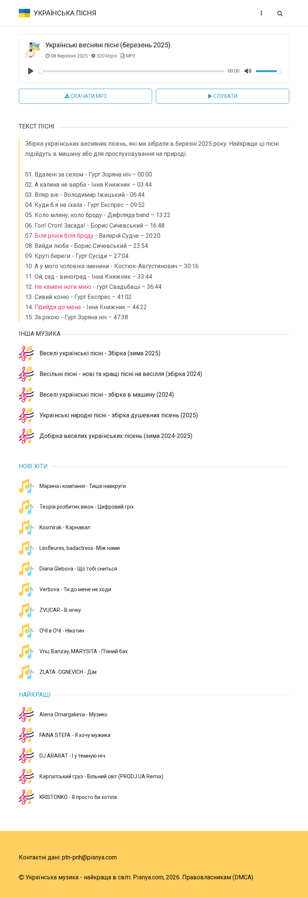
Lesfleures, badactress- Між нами (79, 548)
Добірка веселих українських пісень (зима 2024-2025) (115, 435)
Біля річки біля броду (64, 235)
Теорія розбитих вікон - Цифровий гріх (86, 507)
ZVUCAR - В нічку (60, 610)
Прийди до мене (58, 307)
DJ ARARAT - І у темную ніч (72, 756)
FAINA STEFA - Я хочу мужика (74, 735)
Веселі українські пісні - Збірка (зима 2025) (99, 353)
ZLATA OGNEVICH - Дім (68, 672)
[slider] (132, 71)
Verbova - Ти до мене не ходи (75, 589)
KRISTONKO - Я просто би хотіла (78, 797)
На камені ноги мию (63, 286)
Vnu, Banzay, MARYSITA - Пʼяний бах (83, 651)
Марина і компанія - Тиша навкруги (82, 486)
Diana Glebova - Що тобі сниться (78, 569)
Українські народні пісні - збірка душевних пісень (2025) (118, 415)
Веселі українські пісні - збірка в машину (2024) (106, 394)
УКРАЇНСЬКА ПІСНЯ (65, 13)
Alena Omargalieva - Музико (73, 714)
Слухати (224, 96)
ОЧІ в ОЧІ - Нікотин (61, 631)
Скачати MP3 (88, 96)
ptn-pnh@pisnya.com (89, 857)
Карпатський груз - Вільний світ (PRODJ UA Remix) (101, 776)
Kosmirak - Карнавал (64, 527)
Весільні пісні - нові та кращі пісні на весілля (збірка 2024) (120, 374)
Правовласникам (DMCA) (217, 877)
